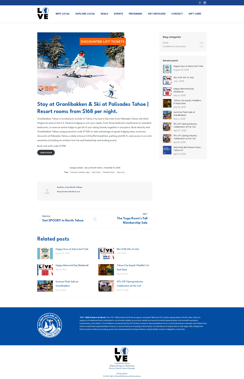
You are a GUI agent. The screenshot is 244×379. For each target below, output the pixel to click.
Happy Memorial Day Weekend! (72, 265)
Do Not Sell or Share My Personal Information (122, 376)
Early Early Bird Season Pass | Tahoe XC (187, 149)
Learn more (46, 152)
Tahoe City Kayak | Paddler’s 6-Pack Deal (133, 267)
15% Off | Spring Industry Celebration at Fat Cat (130, 284)
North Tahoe (96, 172)
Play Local (120, 172)
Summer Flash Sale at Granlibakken (67, 284)
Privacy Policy (122, 374)
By (93, 168)
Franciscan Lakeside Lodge (80, 172)
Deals (81, 168)
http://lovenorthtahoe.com (68, 192)
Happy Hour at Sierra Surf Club (72, 249)
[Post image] (45, 253)
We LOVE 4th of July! (128, 249)
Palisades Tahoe (109, 172)
